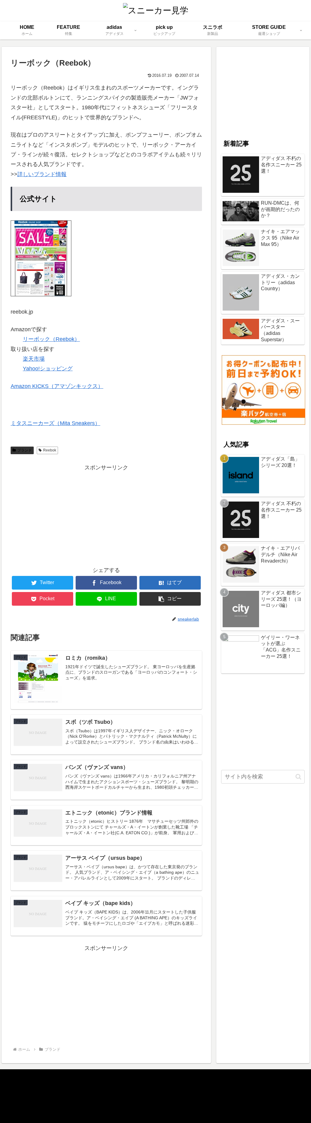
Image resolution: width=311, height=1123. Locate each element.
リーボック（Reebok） (51, 339)
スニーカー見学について (37, 1083)
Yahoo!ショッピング (48, 369)
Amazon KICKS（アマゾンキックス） (57, 386)
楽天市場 (34, 359)
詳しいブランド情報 (42, 174)
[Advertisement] (106, 514)
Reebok (49, 450)
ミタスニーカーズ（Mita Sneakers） (55, 423)
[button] (298, 776)
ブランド (24, 450)
